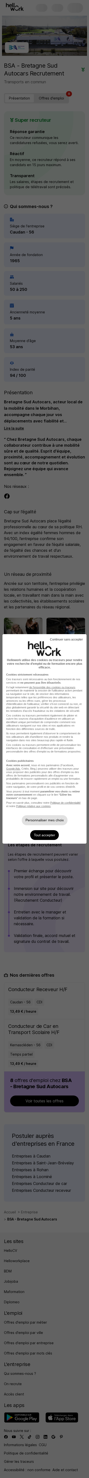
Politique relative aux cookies (33, 806)
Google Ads (13, 768)
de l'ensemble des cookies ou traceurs (52, 687)
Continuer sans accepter (66, 639)
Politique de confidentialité (65, 802)
